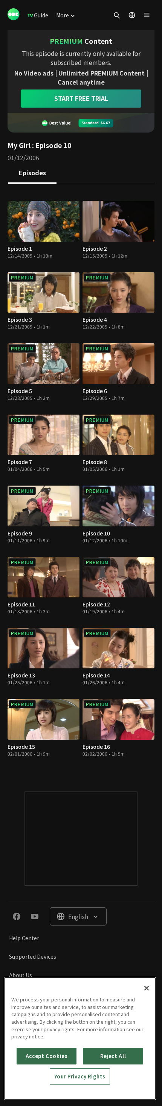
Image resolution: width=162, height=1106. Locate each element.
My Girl (19, 145)
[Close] (146, 988)
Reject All (113, 1056)
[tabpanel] (81, 480)
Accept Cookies (47, 1056)
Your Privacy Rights (79, 1076)
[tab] (32, 173)
